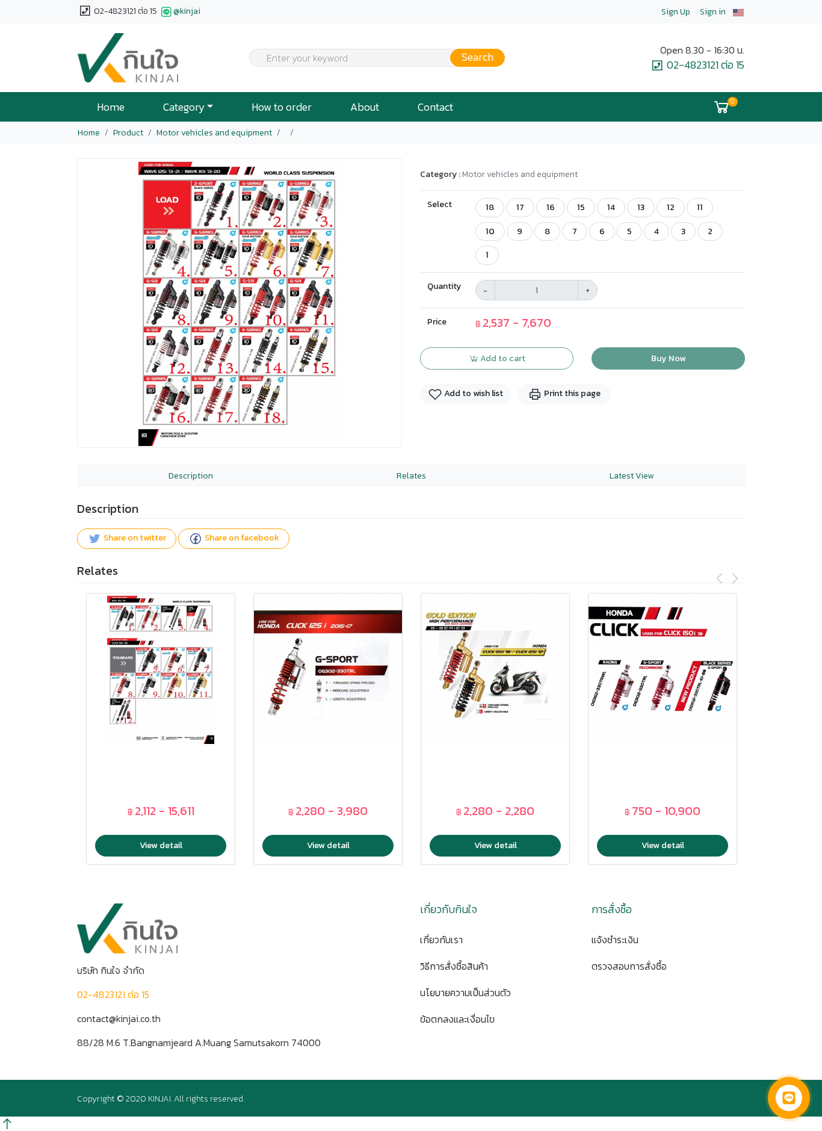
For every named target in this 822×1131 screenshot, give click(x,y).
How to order (282, 107)
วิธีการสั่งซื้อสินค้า (454, 966)
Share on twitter (134, 538)
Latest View (632, 475)
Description (190, 475)
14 (611, 207)
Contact (435, 107)
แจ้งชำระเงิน (615, 939)
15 (581, 207)
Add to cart (501, 358)
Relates (411, 475)
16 (550, 207)
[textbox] (369, 59)
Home (111, 107)
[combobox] (369, 58)
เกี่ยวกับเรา (441, 939)
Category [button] (184, 107)
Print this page (571, 393)
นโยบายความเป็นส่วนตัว (465, 992)
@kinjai (186, 11)
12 (671, 207)
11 (700, 207)
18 (490, 207)
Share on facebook (241, 538)
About (364, 107)
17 (520, 207)
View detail (161, 845)
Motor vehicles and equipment (214, 132)
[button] (738, 12)
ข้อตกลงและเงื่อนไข (457, 1019)
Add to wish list (472, 393)
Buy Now (668, 358)
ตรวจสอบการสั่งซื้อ (629, 966)
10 (490, 231)
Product (128, 132)
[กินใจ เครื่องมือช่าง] (128, 57)
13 (640, 207)
